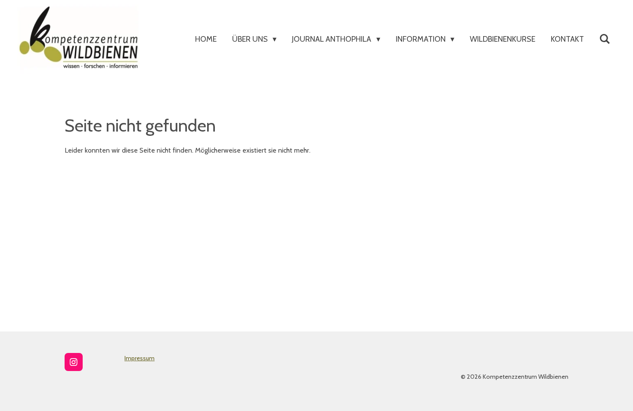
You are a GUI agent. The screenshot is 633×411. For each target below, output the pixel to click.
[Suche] (605, 39)
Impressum (139, 358)
